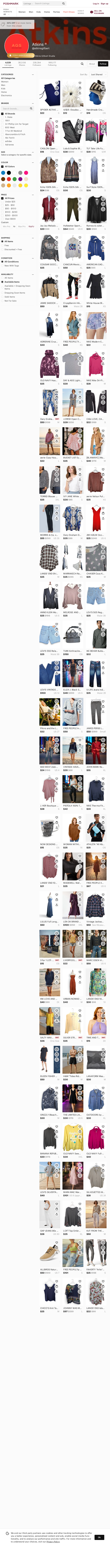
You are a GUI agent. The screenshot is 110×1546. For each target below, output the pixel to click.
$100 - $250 (11, 212)
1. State (8, 117)
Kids (39, 12)
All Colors (10, 166)
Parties (56, 12)
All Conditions (12, 261)
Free (7, 245)
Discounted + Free (13, 249)
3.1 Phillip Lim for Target (16, 124)
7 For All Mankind (13, 131)
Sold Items (10, 297)
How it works (81, 12)
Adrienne (9, 144)
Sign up (104, 3)
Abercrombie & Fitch (15, 134)
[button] (29, 3)
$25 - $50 (10, 205)
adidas (8, 141)
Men (31, 12)
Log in (96, 3)
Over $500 (10, 219)
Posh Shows (69, 12)
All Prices (9, 198)
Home (47, 12)
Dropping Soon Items (15, 292)
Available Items (12, 282)
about (92, 64)
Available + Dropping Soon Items (17, 287)
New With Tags (12, 265)
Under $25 (10, 201)
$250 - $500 (11, 215)
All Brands (10, 113)
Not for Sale (10, 301)
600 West (10, 127)
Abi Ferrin (10, 137)
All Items (9, 241)
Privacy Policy (53, 1541)
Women (22, 12)
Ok (99, 1537)
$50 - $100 (10, 208)
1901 (7, 120)
